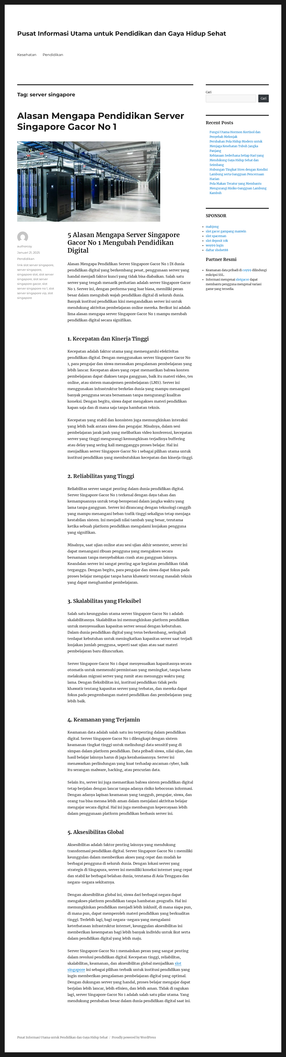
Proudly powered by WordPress (134, 1037)
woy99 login (215, 245)
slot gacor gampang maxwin (226, 231)
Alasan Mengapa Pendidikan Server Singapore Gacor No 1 (100, 121)
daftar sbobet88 (217, 250)
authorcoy (24, 246)
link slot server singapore (35, 265)
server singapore (29, 269)
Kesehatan (26, 55)
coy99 (246, 270)
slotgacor (242, 279)
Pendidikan (53, 55)
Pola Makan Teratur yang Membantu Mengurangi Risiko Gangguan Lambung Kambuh (238, 188)
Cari (208, 92)
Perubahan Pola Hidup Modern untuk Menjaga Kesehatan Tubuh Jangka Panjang (236, 146)
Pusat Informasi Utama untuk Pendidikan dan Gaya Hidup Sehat (121, 33)
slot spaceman (216, 236)
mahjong (212, 227)
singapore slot (27, 274)
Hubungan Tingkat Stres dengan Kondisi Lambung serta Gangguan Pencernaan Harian (239, 174)
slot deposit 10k (217, 241)
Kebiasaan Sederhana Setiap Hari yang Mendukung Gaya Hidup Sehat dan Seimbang (237, 160)
